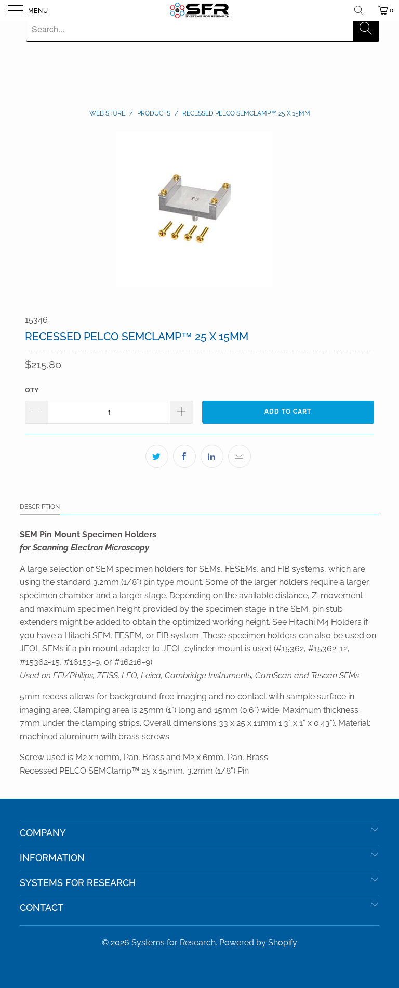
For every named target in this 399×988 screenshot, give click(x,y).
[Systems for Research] (199, 10)
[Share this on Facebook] (184, 456)
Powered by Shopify (258, 942)
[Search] (362, 10)
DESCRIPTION (40, 506)
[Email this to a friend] (239, 456)
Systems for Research (173, 942)
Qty (32, 390)
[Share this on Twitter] (156, 456)
